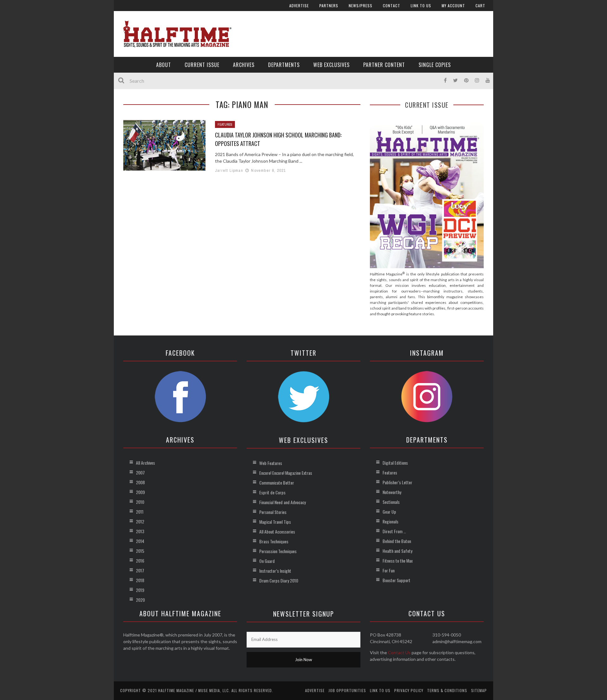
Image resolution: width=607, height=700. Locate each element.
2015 (140, 550)
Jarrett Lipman (229, 170)
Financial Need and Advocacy (282, 502)
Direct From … (394, 531)
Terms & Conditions (447, 690)
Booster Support (396, 580)
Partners (328, 5)
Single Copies (435, 65)
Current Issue (202, 65)
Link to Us (421, 5)
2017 (140, 570)
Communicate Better (276, 482)
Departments (284, 65)
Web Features (270, 463)
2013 (140, 531)
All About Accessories (277, 531)
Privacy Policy (408, 690)
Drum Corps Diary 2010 (278, 580)
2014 (140, 541)
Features (225, 124)
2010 (140, 501)
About (163, 65)
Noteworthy (392, 492)
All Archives (145, 462)
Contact (391, 5)
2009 (140, 492)
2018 (140, 580)
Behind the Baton (397, 541)
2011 (140, 511)
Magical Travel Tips (275, 521)
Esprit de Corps (272, 492)
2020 (140, 599)
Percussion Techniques (278, 551)
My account (453, 5)
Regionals (390, 521)
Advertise (299, 5)
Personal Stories (272, 512)
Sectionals (391, 501)
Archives (243, 65)
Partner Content (384, 65)
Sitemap (479, 690)
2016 (140, 560)
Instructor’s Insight (275, 570)
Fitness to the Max (398, 560)
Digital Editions (395, 462)
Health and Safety (397, 550)
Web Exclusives (331, 65)
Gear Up (389, 511)
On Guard (267, 561)
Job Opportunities (347, 690)
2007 (140, 472)
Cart (480, 5)
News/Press (360, 5)
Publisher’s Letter (397, 482)
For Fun (389, 570)
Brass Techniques (273, 541)
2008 (140, 482)
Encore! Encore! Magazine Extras (285, 472)
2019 (140, 590)
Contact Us (399, 652)
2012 (140, 521)
